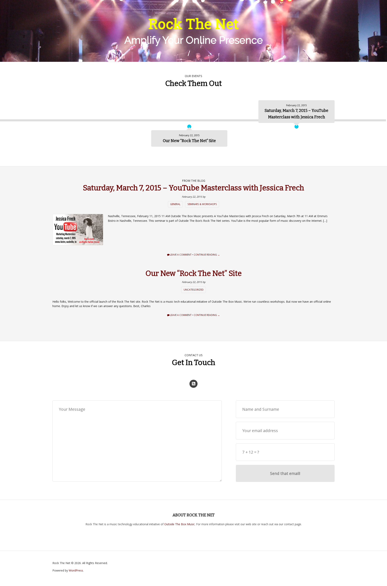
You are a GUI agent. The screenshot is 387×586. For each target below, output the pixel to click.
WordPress (76, 570)
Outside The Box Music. (179, 524)
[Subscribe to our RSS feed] (193, 384)
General (175, 204)
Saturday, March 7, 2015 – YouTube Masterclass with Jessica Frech (193, 188)
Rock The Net (193, 23)
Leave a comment (180, 254)
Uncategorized (194, 289)
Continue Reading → (207, 254)
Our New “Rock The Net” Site (194, 273)
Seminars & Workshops (202, 204)
